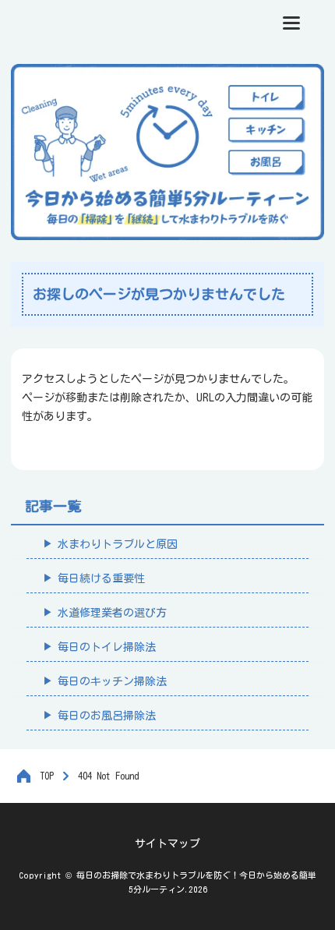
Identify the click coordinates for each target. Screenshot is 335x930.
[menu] (291, 22)
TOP (47, 775)
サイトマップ (167, 843)
